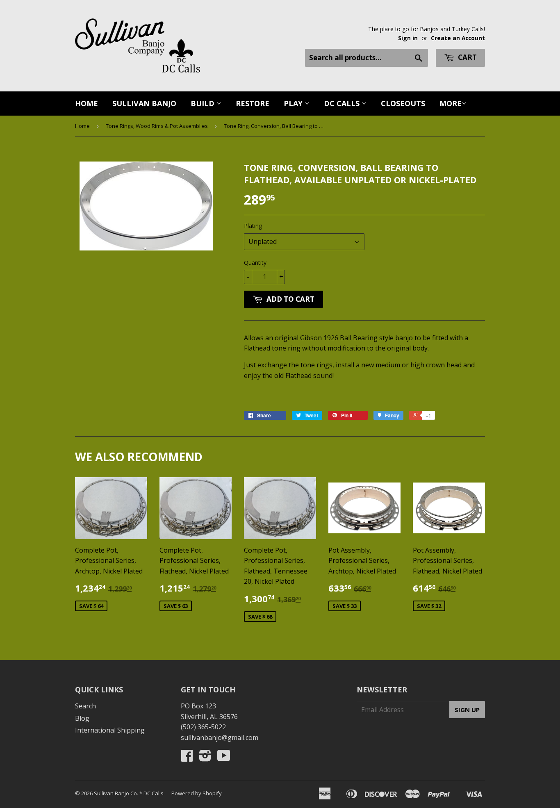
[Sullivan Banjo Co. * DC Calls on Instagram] (205, 757)
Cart (466, 57)
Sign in (408, 38)
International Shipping (110, 730)
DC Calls (343, 103)
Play (294, 103)
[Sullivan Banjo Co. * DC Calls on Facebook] (187, 757)
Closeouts (403, 103)
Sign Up (467, 710)
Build (203, 103)
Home (86, 103)
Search (85, 705)
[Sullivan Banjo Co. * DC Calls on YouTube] (223, 757)
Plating (253, 226)
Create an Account (458, 38)
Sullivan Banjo (144, 103)
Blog (82, 718)
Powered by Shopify (196, 793)
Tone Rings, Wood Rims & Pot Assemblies (157, 126)
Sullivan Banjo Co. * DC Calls (129, 793)
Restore (252, 103)
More (450, 103)
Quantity (255, 262)
